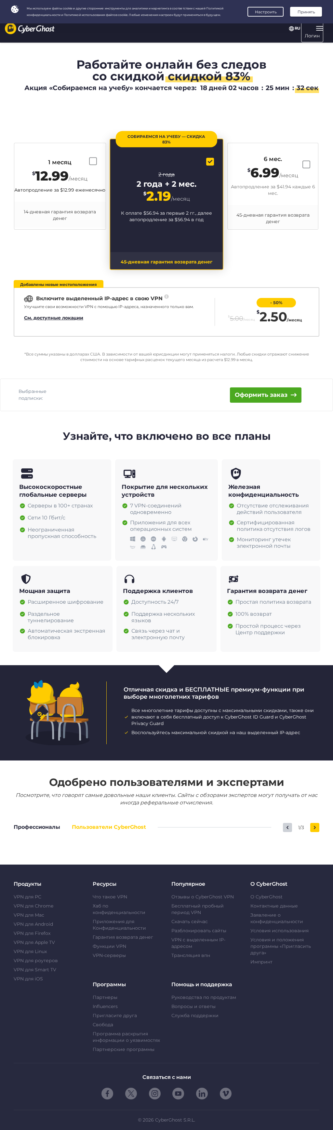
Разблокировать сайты (198, 931)
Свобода (103, 1025)
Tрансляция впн (190, 955)
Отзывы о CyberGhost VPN (202, 897)
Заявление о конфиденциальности (276, 918)
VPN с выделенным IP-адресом (198, 943)
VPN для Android (33, 924)
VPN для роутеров (36, 960)
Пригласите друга (115, 1015)
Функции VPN (109, 946)
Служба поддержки (195, 1015)
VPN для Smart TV (35, 970)
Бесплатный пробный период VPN (197, 909)
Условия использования (279, 931)
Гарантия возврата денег (123, 937)
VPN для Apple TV (34, 942)
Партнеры (105, 997)
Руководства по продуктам (203, 997)
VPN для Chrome (33, 906)
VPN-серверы (109, 955)
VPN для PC (27, 897)
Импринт (261, 962)
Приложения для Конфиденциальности (119, 925)
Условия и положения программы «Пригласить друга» (280, 946)
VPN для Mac (29, 915)
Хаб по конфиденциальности (119, 909)
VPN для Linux (30, 951)
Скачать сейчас (189, 921)
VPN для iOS (28, 979)
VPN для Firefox (32, 933)
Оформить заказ (261, 394)
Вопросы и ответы (193, 1006)
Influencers (105, 1006)
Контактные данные (274, 906)
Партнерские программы (123, 1049)
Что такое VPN (110, 897)
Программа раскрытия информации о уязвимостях (126, 1037)
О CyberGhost (266, 897)
